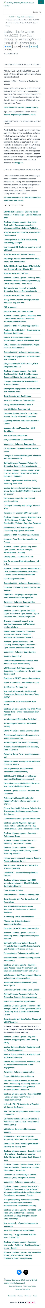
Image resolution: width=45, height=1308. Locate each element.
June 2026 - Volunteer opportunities (19, 1230)
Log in (35, 1296)
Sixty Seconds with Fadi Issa (16, 273)
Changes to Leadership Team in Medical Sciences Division (21, 383)
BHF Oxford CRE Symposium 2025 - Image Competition (22, 1113)
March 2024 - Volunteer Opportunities (20, 444)
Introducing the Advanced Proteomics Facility (20, 725)
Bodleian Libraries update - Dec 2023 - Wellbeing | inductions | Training (20, 842)
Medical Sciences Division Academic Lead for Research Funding (22, 1055)
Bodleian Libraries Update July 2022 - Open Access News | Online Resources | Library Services (22, 712)
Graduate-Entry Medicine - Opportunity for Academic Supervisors (22, 331)
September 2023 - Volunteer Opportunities (22, 583)
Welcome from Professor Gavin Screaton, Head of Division (21, 748)
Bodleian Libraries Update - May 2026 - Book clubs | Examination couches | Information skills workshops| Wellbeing (21, 225)
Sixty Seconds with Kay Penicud (17, 396)
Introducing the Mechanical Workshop (20, 719)
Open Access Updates (13, 890)
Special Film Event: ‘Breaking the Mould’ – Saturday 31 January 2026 (22, 1145)
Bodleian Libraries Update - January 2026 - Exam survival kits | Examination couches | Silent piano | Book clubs (22, 1167)
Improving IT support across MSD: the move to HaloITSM (20, 1236)
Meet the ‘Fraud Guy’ (13, 656)
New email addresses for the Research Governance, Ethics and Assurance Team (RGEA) (21, 694)
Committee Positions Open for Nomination (22, 818)
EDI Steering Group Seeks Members (19, 916)
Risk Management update (15, 578)
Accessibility (12, 1296)
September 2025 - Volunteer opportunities (21, 352)
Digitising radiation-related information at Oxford (21, 422)
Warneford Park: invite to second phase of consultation (22, 959)
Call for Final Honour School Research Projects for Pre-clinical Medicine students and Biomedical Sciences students (22, 946)
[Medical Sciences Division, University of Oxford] (22, 1280)
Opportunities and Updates (25, 17)
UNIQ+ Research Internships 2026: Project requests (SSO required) (22, 346)
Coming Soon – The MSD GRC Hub (18, 556)
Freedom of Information (23, 1289)
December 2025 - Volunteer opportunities (21, 325)
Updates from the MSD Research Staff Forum (20, 703)
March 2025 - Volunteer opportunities (19, 1001)
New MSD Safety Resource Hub (17, 409)
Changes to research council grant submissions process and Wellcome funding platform (19, 624)
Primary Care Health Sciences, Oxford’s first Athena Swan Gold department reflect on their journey (22, 811)
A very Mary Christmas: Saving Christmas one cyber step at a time (21, 301)
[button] (41, 2)
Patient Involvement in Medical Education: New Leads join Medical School (22, 784)
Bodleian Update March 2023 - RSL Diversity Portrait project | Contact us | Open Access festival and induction (20, 644)
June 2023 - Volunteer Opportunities (19, 602)
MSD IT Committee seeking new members (21, 730)
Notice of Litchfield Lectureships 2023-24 (21, 682)
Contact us (28, 1296)
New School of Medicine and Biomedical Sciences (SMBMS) (21, 867)
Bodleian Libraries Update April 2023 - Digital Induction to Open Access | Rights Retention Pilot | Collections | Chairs (21, 613)
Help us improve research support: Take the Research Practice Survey (22, 859)
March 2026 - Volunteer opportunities (19, 1182)
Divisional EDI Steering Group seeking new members (22, 589)
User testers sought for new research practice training (19, 499)
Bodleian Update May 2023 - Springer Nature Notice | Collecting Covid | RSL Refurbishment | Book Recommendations (21, 826)
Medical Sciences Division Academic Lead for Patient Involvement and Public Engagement (22, 1064)
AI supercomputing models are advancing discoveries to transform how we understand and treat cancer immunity (22, 1202)
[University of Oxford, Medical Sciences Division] (19, 3)
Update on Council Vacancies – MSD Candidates (19, 429)
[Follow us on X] (25, 1272)
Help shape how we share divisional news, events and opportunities (22, 260)
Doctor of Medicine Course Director (19, 1076)
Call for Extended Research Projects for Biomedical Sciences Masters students (20, 464)
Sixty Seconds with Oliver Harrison (18, 439)
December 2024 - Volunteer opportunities (21, 928)
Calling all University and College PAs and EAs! (22, 507)
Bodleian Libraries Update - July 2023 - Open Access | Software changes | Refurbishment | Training (20, 549)
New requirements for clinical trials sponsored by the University (18, 770)
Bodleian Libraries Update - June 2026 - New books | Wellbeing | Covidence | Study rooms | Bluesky (22, 1245)
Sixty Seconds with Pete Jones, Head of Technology (21, 900)
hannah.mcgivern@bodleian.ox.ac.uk (20, 114)
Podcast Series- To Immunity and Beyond (21, 953)
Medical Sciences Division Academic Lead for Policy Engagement (22, 1048)
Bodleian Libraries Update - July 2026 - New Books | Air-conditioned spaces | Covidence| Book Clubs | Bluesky (22, 1255)
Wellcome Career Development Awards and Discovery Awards (22, 762)
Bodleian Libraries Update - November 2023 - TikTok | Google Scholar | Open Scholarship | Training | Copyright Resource (22, 520)
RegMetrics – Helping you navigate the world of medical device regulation (20, 596)
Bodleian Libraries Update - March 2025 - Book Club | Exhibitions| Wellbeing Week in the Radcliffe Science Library (22, 1029)
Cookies (20, 1296)
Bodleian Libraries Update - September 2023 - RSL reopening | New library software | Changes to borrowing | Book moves (22, 571)
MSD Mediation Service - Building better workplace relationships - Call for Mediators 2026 (22, 214)
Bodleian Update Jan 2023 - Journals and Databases (21, 792)
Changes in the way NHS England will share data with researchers (22, 457)
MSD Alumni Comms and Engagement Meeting (20, 1130)
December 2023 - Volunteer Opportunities (21, 534)
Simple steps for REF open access (18, 311)
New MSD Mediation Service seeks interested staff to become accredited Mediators (20, 909)
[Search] (39, 11)
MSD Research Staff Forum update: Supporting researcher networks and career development (22, 671)
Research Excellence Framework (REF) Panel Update (20, 984)
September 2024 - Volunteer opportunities (21, 894)
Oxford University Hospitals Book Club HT (22, 989)
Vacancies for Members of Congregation (21, 513)
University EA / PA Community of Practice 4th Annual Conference (21, 1105)
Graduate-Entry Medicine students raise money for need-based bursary (21, 662)
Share (9, 46)
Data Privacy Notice (30, 1286)
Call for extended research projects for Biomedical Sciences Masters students (20, 289)
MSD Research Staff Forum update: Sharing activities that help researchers (22, 976)
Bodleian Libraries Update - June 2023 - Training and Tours (21, 834)
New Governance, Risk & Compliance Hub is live (21, 562)
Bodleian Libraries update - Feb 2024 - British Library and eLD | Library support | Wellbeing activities (21, 850)
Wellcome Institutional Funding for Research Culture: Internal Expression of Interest (21, 801)
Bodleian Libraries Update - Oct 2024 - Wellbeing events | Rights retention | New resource (21, 935)
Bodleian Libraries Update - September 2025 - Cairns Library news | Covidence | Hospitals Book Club (22, 1097)
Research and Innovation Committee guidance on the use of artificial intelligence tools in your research (19, 634)
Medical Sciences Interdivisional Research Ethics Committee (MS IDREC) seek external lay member (22, 491)
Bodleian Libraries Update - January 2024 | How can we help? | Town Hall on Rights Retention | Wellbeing (22, 473)
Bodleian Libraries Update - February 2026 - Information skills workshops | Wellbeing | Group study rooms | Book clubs (22, 280)
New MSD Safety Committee (15, 435)
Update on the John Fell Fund (16, 606)
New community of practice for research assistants (21, 1224)
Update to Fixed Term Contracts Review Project (21, 540)
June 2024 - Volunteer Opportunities (19, 400)
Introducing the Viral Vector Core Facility (21, 742)
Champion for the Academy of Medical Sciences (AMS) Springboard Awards (20, 1176)
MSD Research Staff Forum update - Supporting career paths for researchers (21, 1138)
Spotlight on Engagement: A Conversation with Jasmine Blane (22, 390)
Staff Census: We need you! (16, 687)
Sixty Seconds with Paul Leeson (17, 295)
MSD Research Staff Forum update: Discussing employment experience (19, 529)
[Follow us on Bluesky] (19, 1272)
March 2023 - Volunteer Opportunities (20, 652)
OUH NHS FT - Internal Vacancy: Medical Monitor (21, 874)
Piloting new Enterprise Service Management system (17, 922)
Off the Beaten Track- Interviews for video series (21, 449)
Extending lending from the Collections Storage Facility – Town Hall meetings (20, 415)
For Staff (11, 17)
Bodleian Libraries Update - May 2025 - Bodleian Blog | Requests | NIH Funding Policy (21, 1039)
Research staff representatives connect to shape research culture (22, 736)
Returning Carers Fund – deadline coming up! (22, 755)
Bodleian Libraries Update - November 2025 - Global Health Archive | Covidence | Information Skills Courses (22, 318)
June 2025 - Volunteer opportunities (19, 1072)
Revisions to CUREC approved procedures (22, 678)
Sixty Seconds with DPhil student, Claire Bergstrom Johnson (21, 365)
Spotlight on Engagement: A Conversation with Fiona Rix (22, 358)
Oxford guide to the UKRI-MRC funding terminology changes (20, 241)
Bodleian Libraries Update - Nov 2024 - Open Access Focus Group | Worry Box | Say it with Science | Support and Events (21, 968)
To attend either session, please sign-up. (21, 107)
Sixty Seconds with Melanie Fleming (19, 254)
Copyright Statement (15, 1286)
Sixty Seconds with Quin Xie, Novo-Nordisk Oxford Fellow (22, 234)
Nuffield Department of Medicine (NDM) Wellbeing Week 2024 (20, 482)
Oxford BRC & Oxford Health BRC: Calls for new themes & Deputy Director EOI (22, 267)
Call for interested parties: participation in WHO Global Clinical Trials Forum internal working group (22, 1121)
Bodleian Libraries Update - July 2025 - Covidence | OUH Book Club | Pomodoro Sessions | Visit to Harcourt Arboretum (21, 374)
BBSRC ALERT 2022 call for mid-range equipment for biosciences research (20, 777)
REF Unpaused (10, 307)
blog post (19, 162)
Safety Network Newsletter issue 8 (18, 404)
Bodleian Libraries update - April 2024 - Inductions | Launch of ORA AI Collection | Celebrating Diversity (22, 883)
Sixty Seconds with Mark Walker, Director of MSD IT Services (22, 1020)
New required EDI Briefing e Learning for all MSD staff (22, 248)
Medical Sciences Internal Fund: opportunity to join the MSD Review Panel (21, 339)
